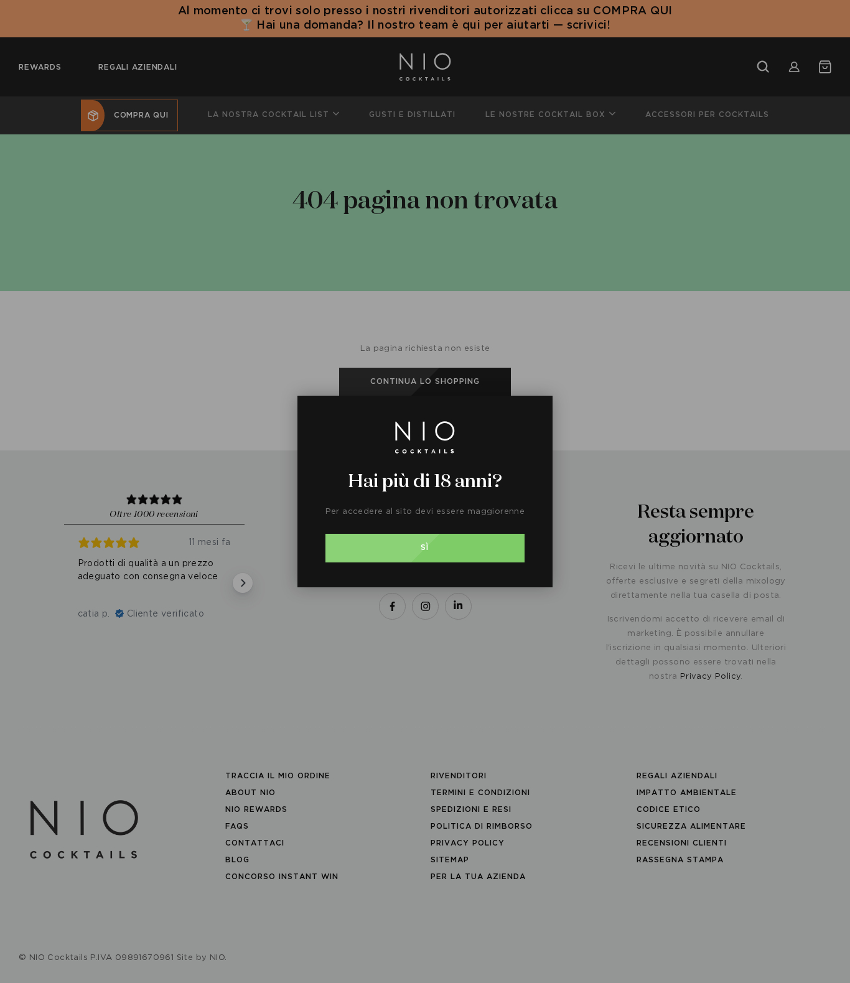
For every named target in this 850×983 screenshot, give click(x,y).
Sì (425, 547)
